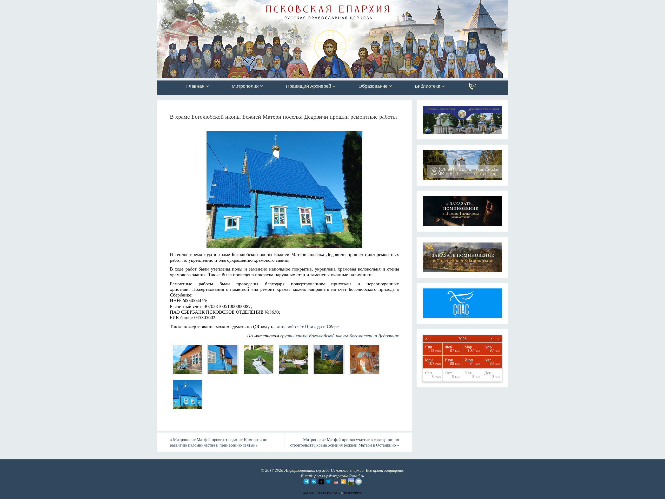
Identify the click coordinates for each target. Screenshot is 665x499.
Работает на (312, 493)
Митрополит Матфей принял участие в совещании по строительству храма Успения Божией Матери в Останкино (344, 442)
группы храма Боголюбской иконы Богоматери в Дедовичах (339, 335)
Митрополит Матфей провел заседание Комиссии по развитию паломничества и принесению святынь (218, 442)
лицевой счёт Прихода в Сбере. (309, 326)
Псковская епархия (230, 4)
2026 (462, 338)
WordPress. (353, 493)
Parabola (331, 493)
